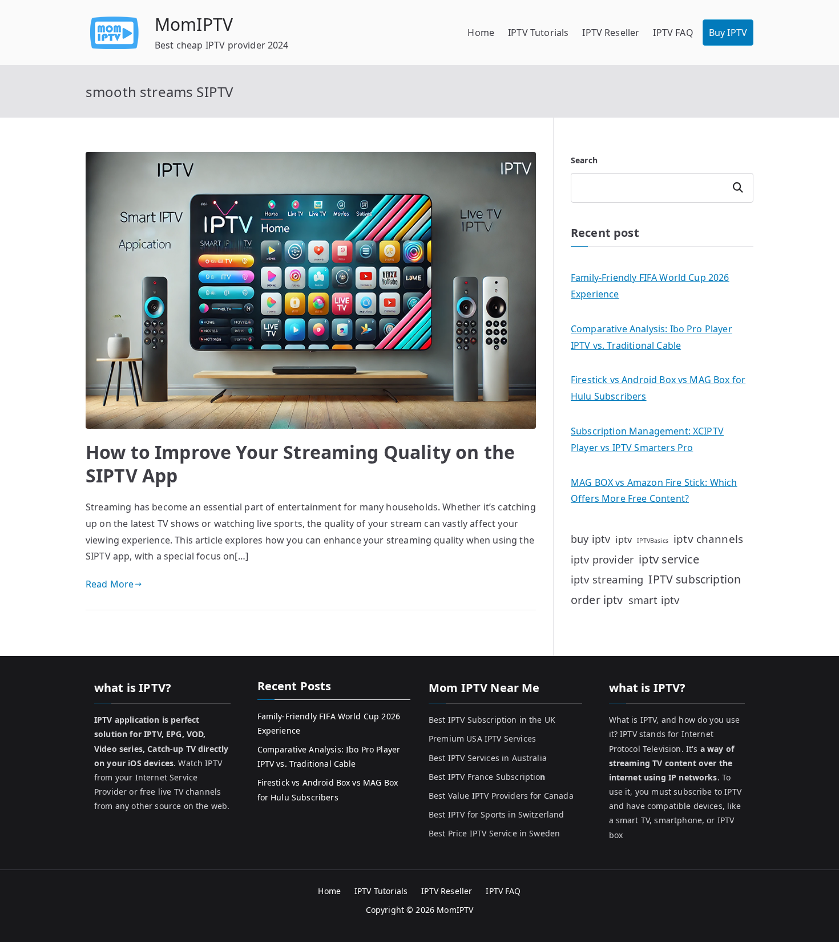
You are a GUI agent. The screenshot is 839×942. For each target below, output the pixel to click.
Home (480, 32)
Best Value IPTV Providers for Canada (501, 795)
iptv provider (602, 559)
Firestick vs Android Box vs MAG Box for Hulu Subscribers (658, 387)
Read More (110, 584)
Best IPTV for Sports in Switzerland (496, 814)
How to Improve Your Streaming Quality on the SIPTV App (300, 464)
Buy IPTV (728, 32)
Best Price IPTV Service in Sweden (494, 833)
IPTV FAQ (673, 32)
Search (584, 160)
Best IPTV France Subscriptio (487, 776)
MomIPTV (194, 24)
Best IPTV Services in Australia (488, 757)
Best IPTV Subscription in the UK (492, 719)
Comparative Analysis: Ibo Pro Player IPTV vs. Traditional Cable (651, 337)
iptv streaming (607, 579)
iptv (623, 539)
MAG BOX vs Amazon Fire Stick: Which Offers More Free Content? (654, 490)
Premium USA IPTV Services (482, 738)
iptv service (669, 559)
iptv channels (708, 539)
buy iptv (590, 539)
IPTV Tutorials (538, 32)
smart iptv (654, 600)
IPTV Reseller (610, 32)
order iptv (597, 599)
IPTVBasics (652, 541)
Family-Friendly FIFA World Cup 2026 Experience (650, 285)
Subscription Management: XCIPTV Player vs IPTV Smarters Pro (647, 439)
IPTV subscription (694, 579)
